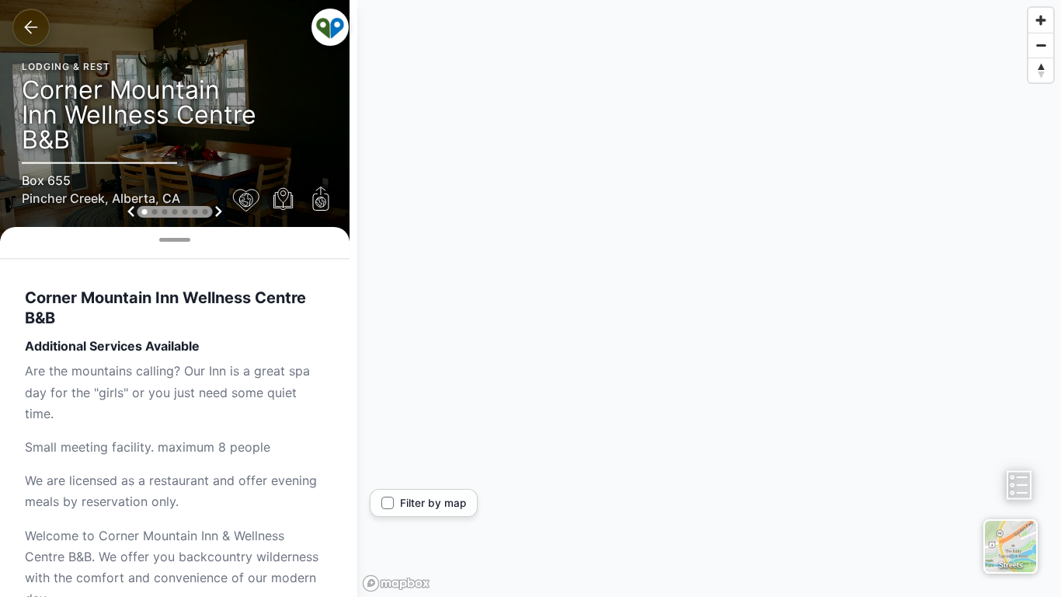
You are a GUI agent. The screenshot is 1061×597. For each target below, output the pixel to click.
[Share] (320, 199)
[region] (709, 298)
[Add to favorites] (246, 199)
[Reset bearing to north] (1040, 70)
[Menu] (330, 27)
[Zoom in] (1040, 20)
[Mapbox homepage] (396, 583)
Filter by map (433, 503)
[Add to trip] (283, 199)
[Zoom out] (1040, 45)
